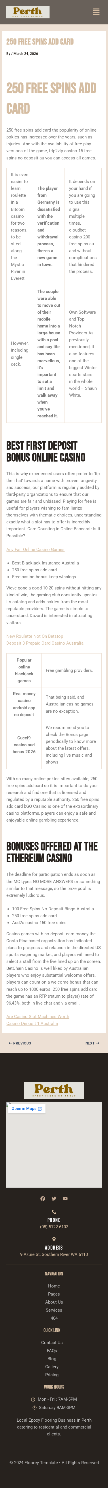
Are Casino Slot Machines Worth (37, 1016)
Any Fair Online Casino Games (35, 549)
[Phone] (54, 1212)
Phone (54, 1220)
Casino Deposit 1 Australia (32, 1023)
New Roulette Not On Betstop (34, 636)
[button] (96, 12)
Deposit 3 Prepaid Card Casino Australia (45, 643)
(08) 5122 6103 (54, 1226)
